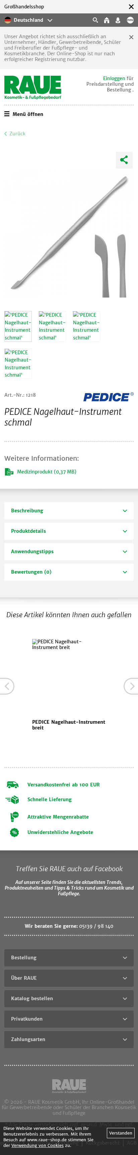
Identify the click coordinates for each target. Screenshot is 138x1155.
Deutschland (28, 20)
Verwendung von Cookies (37, 1145)
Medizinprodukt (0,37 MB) (46, 472)
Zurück (17, 134)
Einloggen (114, 78)
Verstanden (120, 1133)
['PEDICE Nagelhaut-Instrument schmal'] (18, 326)
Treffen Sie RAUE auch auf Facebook (69, 868)
